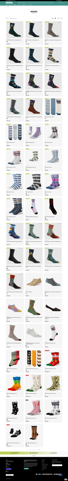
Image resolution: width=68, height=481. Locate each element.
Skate (6, 4)
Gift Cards (43, 462)
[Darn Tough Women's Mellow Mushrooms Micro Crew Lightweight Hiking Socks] (34, 81)
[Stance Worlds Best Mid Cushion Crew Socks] (53, 358)
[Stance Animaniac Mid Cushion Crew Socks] (34, 432)
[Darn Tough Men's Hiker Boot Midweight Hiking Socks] (34, 29)
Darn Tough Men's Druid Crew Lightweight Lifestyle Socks (52, 65)
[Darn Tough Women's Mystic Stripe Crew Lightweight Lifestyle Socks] (15, 81)
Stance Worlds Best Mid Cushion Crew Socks (50, 368)
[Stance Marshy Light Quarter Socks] (34, 132)
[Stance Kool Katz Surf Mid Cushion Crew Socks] (53, 408)
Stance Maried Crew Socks (48, 167)
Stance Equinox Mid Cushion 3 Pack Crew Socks (32, 368)
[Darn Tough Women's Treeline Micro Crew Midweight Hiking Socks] (53, 231)
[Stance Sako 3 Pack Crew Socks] (15, 132)
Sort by (11, 18)
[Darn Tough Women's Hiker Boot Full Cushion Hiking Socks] (15, 106)
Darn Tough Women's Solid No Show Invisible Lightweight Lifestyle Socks (52, 318)
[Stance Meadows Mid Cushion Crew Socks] (15, 408)
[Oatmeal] (46, 319)
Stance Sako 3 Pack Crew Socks (11, 142)
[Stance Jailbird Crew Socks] (34, 181)
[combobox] (36, 2)
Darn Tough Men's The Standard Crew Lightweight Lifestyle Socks (15, 65)
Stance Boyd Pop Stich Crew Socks (11, 167)
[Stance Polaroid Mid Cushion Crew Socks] (15, 383)
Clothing (10, 4)
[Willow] (26, 319)
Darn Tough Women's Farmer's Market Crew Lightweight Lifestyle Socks (34, 318)
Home (6, 6)
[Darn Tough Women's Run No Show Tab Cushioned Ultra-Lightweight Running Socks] (34, 333)
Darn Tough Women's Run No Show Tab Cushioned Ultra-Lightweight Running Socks (33, 343)
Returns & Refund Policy (45, 464)
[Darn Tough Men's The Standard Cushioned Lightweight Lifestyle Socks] (53, 29)
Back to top (34, 455)
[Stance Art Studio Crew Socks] (53, 132)
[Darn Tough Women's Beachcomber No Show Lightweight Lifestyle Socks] (15, 307)
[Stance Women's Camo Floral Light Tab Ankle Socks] (15, 432)
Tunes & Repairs (44, 468)
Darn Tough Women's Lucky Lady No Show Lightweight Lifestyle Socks (53, 292)
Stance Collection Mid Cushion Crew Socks (50, 393)
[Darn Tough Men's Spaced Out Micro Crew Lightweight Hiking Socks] (34, 256)
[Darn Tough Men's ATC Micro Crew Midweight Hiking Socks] (15, 29)
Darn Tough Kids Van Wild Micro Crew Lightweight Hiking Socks (14, 241)
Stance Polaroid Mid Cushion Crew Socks (12, 393)
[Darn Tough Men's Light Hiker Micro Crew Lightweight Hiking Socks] (15, 256)
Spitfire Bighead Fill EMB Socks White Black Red (32, 216)
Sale (27, 4)
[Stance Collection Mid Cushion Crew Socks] (53, 383)
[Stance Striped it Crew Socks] (15, 181)
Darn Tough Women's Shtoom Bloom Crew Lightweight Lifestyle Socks (53, 91)
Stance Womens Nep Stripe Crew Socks (31, 167)
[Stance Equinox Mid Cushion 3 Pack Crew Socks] (34, 358)
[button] (62, 2)
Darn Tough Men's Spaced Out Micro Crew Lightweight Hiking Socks (33, 266)
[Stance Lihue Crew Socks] (53, 181)
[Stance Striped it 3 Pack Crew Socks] (53, 106)
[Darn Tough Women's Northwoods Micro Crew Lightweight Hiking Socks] (34, 106)
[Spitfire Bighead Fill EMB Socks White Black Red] (34, 206)
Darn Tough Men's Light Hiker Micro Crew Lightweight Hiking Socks (14, 266)
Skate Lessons (30, 4)
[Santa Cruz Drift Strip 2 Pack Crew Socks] (15, 358)
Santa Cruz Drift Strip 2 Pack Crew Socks (12, 368)
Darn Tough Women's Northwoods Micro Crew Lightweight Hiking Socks (34, 117)
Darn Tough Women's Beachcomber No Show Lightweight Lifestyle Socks (14, 318)
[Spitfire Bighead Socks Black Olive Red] (53, 206)
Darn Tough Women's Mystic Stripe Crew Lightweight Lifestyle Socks (14, 91)
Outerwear (19, 4)
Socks (8, 6)
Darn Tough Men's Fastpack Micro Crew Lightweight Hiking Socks (53, 266)
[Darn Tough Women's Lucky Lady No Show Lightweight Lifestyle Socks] (53, 281)
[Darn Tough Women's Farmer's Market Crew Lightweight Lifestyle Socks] (34, 307)
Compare (52, 18)
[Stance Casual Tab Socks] (34, 281)
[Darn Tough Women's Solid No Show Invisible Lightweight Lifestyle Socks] (53, 307)
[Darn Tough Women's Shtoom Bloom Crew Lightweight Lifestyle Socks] (53, 81)
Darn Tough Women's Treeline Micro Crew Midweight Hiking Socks (53, 241)
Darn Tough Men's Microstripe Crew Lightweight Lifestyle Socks (34, 241)
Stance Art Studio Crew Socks (49, 142)
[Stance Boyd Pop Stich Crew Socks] (15, 157)
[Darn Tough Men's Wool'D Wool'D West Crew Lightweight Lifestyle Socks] (34, 55)
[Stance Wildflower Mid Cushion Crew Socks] (34, 383)
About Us (43, 461)
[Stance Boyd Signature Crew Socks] (15, 206)
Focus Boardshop (9, 478)
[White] (27, 345)
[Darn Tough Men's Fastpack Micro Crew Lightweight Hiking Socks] (53, 256)
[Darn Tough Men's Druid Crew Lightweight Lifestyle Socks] (53, 55)
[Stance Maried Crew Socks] (53, 157)
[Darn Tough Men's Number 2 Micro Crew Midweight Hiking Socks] (15, 281)
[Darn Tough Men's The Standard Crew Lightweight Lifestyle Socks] (15, 55)
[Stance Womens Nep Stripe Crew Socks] (34, 157)
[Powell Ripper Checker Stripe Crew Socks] (53, 333)
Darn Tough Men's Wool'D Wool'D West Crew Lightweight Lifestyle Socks (34, 66)
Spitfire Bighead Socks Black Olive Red (50, 216)
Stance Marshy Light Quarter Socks (30, 142)
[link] (29, 449)
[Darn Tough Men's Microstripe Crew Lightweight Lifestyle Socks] (34, 231)
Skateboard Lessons (44, 465)
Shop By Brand (24, 4)
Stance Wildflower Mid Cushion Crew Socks (31, 393)
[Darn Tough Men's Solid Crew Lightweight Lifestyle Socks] (15, 333)
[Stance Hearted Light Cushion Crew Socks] (34, 408)
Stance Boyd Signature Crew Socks (11, 216)
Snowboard (14, 4)
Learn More (26, 468)
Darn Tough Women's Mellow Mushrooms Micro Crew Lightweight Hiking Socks (34, 91)
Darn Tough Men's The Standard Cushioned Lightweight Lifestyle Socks (53, 40)
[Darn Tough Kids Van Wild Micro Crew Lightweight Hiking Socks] (15, 231)
